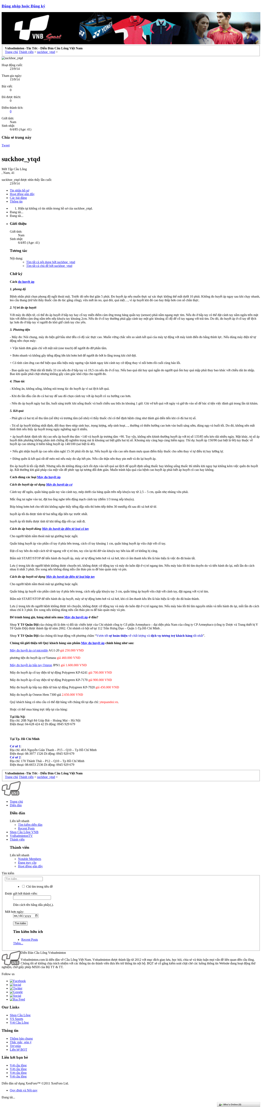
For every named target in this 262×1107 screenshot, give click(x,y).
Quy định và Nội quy (23, 1090)
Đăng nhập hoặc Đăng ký (23, 6)
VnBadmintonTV (21, 835)
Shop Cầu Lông (20, 1015)
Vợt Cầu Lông (19, 1022)
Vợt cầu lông (18, 1065)
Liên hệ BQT (18, 1049)
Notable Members (29, 859)
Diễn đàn (16, 805)
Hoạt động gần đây (22, 194)
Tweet (6, 145)
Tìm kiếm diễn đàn (30, 824)
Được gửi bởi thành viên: (21, 893)
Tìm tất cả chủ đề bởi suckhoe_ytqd (49, 265)
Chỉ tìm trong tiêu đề (39, 886)
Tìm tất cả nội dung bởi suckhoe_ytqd (50, 262)
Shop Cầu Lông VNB (24, 832)
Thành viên (17, 839)
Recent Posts (26, 828)
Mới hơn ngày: (14, 911)
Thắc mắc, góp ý (21, 1042)
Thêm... (18, 943)
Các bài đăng (18, 197)
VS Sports (16, 1019)
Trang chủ (16, 801)
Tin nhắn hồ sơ (19, 190)
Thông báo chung (21, 1038)
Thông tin (16, 201)
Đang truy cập (27, 862)
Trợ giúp (15, 1046)
